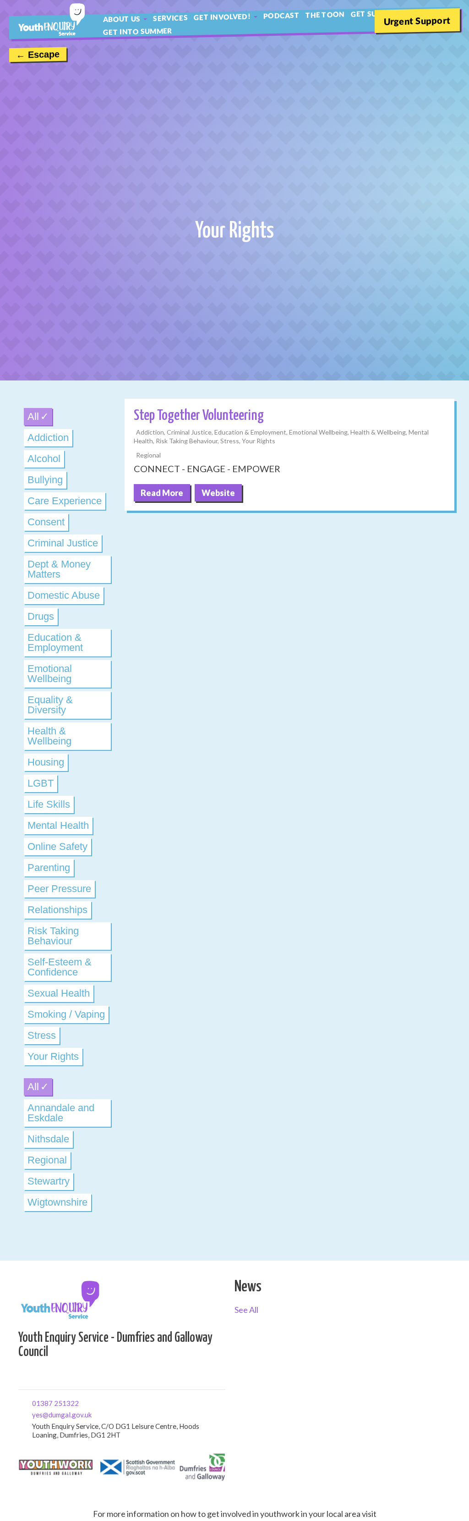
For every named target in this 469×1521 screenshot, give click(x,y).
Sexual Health (58, 993)
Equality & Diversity (50, 705)
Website (218, 493)
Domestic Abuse (63, 595)
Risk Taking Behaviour (53, 936)
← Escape (38, 54)
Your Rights (53, 1056)
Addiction (48, 437)
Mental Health (58, 825)
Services (170, 17)
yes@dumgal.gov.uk (35, 1414)
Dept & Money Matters (59, 569)
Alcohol (43, 458)
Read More (162, 493)
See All (246, 1310)
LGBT (40, 783)
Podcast (281, 15)
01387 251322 (35, 1402)
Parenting (48, 867)
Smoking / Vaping (66, 1014)
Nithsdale (48, 1139)
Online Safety (57, 846)
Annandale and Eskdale (60, 1113)
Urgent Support (417, 20)
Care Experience (64, 501)
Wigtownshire (57, 1202)
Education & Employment (55, 642)
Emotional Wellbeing (49, 673)
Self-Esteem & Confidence (59, 967)
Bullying (45, 479)
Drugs (40, 616)
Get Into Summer (137, 31)
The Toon (324, 14)
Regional (47, 1160)
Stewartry (48, 1181)
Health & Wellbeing (49, 736)
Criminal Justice (62, 543)
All (33, 416)
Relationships (57, 909)
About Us (121, 18)
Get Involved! (222, 17)
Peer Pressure (59, 888)
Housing (45, 762)
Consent (46, 522)
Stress (41, 1035)
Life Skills (48, 804)
